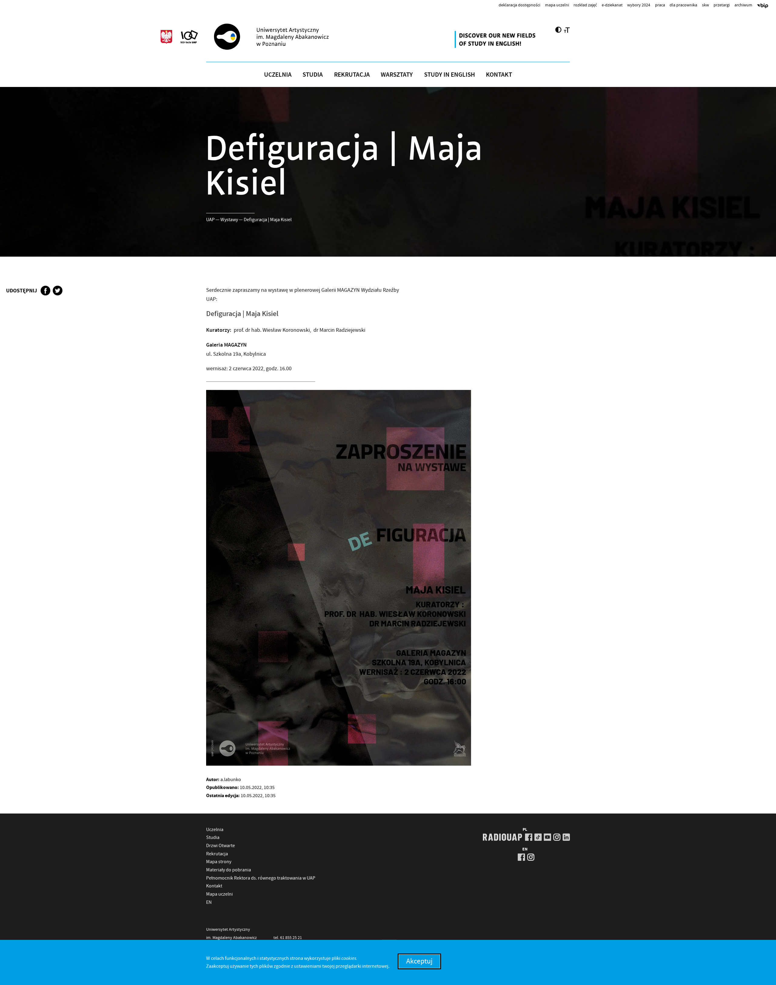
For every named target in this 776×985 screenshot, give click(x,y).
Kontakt (499, 74)
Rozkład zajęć (585, 5)
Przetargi (722, 5)
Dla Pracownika (683, 5)
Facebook (45, 290)
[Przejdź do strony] (282, 37)
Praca (660, 5)
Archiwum (743, 5)
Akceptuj (419, 961)
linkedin (566, 837)
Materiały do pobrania (228, 870)
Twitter (57, 290)
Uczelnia (278, 74)
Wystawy (229, 220)
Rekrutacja (352, 74)
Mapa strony (218, 862)
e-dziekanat (612, 5)
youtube (547, 837)
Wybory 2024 (638, 5)
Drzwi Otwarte (220, 846)
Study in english (449, 74)
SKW (705, 5)
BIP (762, 6)
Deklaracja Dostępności (519, 5)
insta (556, 837)
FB (528, 837)
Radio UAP (502, 837)
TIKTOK (538, 837)
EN (209, 902)
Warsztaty (397, 74)
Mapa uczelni (557, 5)
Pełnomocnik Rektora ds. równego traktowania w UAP (260, 878)
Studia (313, 74)
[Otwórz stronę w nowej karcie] (496, 39)
